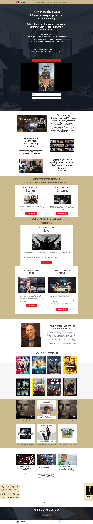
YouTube (70, 521)
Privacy (63, 521)
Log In (75, 2)
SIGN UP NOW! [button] (46, 262)
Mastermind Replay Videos (60, 2)
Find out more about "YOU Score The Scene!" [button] (46, 60)
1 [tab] (44, 502)
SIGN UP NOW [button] (31, 213)
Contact (66, 521)
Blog (52, 2)
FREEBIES (48, 2)
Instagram (74, 521)
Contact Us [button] (46, 515)
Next (90, 494)
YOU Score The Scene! (40, 2)
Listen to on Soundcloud (25, 420)
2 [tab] (46, 502)
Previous (2, 494)
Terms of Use (59, 521)
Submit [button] (46, 104)
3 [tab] (48, 502)
